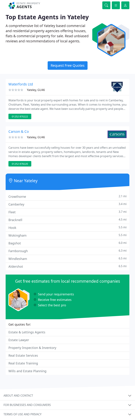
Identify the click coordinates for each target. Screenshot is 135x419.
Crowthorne (67, 196)
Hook (67, 227)
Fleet (67, 212)
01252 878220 (20, 163)
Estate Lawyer (18, 340)
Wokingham (67, 235)
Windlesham (67, 258)
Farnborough (67, 251)
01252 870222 (20, 116)
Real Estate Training (23, 363)
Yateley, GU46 (36, 90)
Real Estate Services (23, 355)
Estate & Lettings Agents (26, 332)
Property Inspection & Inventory (32, 348)
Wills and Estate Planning (27, 371)
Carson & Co (18, 131)
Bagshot (67, 243)
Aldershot (67, 266)
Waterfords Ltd (20, 84)
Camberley (67, 204)
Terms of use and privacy (22, 414)
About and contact (18, 395)
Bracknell (67, 220)
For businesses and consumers (27, 405)
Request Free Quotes (68, 65)
